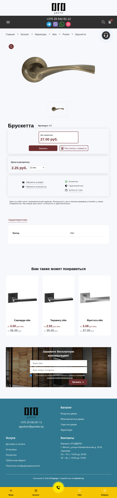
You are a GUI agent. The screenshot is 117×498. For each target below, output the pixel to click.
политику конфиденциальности (60, 378)
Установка (11, 449)
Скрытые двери (69, 424)
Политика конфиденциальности (23, 465)
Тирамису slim (58, 320)
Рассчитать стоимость (75, 148)
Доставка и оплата (15, 444)
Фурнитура (66, 429)
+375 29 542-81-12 (59, 18)
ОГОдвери (54, 478)
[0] (109, 22)
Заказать (43, 148)
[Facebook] (61, 24)
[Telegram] (49, 24)
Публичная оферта (16, 460)
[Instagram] (68, 24)
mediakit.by (78, 478)
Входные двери (69, 413)
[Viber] (55, 24)
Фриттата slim (95, 320)
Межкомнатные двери (72, 419)
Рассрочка (11, 454)
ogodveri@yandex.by (31, 426)
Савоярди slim (22, 320)
